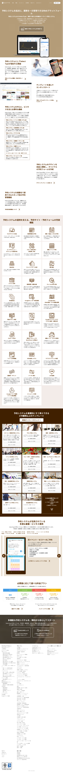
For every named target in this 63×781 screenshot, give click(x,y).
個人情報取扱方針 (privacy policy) (23, 758)
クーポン (5, 691)
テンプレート (21, 2)
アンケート (16, 153)
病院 (18, 686)
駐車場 (18, 653)
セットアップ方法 (12, 444)
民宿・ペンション (20, 736)
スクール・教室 (20, 721)
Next (24, 555)
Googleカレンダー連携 (8, 661)
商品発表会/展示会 (51, 651)
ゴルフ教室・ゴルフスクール (22, 726)
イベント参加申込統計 (8, 668)
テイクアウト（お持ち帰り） (22, 674)
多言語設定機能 (7, 653)
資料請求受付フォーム (36, 648)
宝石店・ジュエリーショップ (22, 664)
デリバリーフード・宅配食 (22, 675)
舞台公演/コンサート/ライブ (52, 653)
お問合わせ (4, 752)
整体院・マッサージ (21, 662)
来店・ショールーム (21, 710)
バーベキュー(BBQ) (20, 679)
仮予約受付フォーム (36, 651)
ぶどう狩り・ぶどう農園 (21, 737)
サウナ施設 (19, 683)
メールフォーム (9, 153)
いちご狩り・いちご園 (21, 744)
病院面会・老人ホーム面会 (22, 687)
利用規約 (18, 753)
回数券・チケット (7, 690)
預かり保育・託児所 (21, 722)
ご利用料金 (4, 648)
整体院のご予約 (30, 532)
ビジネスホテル (20, 735)
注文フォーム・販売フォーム (37, 653)
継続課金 (5, 689)
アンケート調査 (5, 677)
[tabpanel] (15, 555)
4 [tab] (17, 572)
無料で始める (57, 2)
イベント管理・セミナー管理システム (8, 666)
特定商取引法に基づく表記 (22, 755)
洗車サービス (19, 655)
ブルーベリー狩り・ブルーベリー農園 (24, 741)
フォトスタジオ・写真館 (21, 660)
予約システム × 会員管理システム (14, 128)
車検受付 (18, 658)
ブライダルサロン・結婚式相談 (23, 665)
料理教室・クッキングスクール (23, 729)
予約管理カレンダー (8, 655)
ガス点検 (18, 715)
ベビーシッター (20, 718)
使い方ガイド (39, 2)
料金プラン (33, 2)
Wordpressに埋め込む (8, 654)
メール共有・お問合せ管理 (9, 672)
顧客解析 (5, 683)
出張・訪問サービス (21, 711)
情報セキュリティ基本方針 (22, 756)
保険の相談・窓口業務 (21, 698)
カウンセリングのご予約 (32, 533)
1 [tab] (12, 572)
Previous (4, 556)
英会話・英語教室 (20, 732)
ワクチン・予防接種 (21, 690)
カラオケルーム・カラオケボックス (24, 680)
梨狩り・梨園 (19, 747)
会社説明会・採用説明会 (21, 703)
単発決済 (5, 687)
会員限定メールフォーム (8, 673)
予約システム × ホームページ (13, 156)
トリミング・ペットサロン (22, 694)
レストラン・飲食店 (21, 672)
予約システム (4, 651)
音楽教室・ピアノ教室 (21, 733)
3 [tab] (15, 572)
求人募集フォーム (35, 650)
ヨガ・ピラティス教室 (21, 724)
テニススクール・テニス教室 (22, 728)
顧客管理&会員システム (6, 682)
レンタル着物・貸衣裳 (21, 671)
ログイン (51, 2)
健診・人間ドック (20, 691)
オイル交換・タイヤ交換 (21, 657)
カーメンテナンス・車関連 (22, 654)
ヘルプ (3, 755)
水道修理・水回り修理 (21, 717)
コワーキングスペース (21, 650)
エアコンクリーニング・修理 (22, 712)
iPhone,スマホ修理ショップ (22, 705)
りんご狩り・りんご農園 (21, 739)
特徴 (13, 2)
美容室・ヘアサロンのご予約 (7, 533)
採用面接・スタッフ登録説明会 (23, 704)
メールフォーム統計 (8, 675)
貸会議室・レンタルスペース (22, 648)
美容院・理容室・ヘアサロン (22, 669)
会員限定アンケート (8, 679)
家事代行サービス (20, 714)
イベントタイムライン (8, 669)
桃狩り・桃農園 (20, 746)
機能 (16, 2)
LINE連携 (3, 694)
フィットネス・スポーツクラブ (23, 725)
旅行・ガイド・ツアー (21, 700)
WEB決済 (3, 686)
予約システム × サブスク (12, 133)
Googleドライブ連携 (6, 695)
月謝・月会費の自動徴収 (8, 684)
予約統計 (5, 660)
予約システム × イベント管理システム (15, 120)
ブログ (3, 756)
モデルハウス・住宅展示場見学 (23, 707)
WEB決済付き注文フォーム (9, 676)
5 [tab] (19, 572)
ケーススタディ (5, 693)
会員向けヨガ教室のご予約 (18, 532)
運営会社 (18, 752)
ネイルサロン (19, 668)
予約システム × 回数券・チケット (14, 141)
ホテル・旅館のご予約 (6, 532)
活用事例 (27, 2)
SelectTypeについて (5, 647)
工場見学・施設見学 (21, 651)
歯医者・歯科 (19, 689)
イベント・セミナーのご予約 (42, 532)
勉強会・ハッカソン (51, 654)
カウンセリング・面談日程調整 (23, 697)
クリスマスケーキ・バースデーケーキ (24, 677)
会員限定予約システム (8, 657)
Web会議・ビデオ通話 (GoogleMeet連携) (9, 663)
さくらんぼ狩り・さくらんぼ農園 (23, 743)
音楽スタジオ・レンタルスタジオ (23, 661)
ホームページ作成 (5, 650)
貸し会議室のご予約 (20, 533)
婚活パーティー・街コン (52, 650)
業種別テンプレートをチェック (30, 420)
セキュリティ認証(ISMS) (22, 759)
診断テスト (23, 153)
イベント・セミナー (21, 701)
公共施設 (18, 647)
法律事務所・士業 (20, 696)
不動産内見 (19, 708)
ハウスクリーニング (21, 719)
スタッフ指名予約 (7, 658)
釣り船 (18, 682)
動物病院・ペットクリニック (22, 693)
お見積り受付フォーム (36, 647)
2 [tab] (14, 572)
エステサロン (19, 667)
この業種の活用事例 (12, 442)
